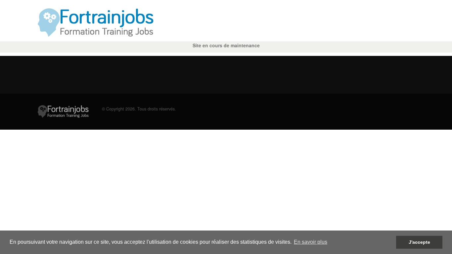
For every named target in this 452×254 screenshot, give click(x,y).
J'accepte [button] (419, 242)
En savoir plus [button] (310, 242)
